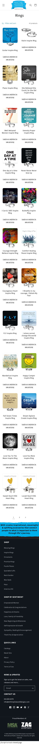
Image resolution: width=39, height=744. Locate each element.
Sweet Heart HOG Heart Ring (10, 497)
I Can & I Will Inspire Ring (10, 212)
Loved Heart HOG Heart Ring (29, 497)
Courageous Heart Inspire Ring (10, 292)
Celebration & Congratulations (15, 607)
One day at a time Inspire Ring (10, 172)
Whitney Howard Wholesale (17, 734)
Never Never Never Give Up (28, 172)
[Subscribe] (32, 688)
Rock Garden (8, 575)
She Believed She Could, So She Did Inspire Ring (29, 90)
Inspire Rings (9, 552)
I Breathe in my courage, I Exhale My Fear (29, 293)
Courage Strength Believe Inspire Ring (10, 252)
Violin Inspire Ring (29, 41)
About (6, 657)
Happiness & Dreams (11, 612)
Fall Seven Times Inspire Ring (10, 417)
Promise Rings (9, 561)
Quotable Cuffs (9, 571)
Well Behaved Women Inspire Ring (10, 132)
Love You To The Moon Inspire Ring (10, 457)
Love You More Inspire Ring (29, 457)
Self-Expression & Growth (13, 625)
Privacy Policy (9, 662)
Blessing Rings (9, 548)
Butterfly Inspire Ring (29, 212)
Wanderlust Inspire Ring (10, 377)
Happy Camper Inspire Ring (29, 377)
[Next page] (25, 517)
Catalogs (7, 648)
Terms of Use (9, 667)
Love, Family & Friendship (13, 616)
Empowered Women (11, 603)
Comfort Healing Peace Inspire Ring (28, 252)
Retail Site (8, 653)
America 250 (8, 589)
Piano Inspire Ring (10, 88)
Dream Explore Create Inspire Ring (29, 417)
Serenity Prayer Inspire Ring (29, 132)
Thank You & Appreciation (13, 635)
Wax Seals (7, 580)
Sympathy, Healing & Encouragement (18, 630)
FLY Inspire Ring (10, 333)
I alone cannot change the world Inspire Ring (29, 335)
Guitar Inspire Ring (10, 50)
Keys (6, 584)
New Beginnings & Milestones (15, 621)
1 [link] (13, 517)
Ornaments (8, 557)
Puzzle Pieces (9, 566)
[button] (3, 5)
